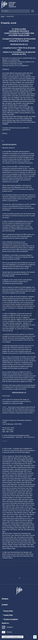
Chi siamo (5, 599)
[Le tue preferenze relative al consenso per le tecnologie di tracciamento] (35, 637)
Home (2, 16)
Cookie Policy (8, 615)
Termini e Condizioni (11, 619)
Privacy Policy (8, 611)
